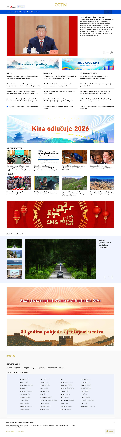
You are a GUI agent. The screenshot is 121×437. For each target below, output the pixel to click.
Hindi (43, 394)
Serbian (86, 379)
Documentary (52, 368)
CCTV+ (61, 368)
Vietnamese (88, 406)
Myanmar (67, 388)
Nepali (64, 391)
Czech (24, 400)
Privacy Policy (10, 431)
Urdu (84, 403)
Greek (45, 385)
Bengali (24, 388)
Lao (63, 379)
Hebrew (44, 391)
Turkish (85, 397)
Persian (65, 394)
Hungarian (45, 397)
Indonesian (48, 400)
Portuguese (67, 400)
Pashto (64, 403)
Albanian (24, 379)
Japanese (45, 406)
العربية (34, 368)
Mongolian (66, 385)
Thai (84, 394)
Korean (44, 409)
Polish (64, 397)
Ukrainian (87, 400)
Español (17, 368)
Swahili (86, 388)
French (45, 379)
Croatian (25, 397)
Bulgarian (26, 391)
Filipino (24, 409)
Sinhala (85, 382)
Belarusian (26, 385)
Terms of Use (20, 431)
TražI (109, 12)
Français (26, 368)
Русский (41, 368)
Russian (65, 409)
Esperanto (26, 406)
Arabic (24, 382)
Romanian (66, 406)
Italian (44, 403)
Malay (66, 382)
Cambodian (25, 394)
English (9, 368)
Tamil (84, 391)
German (45, 382)
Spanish (86, 385)
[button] (104, 53)
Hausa (44, 388)
